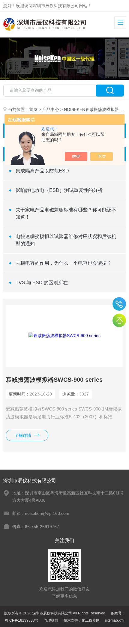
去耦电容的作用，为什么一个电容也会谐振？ (64, 263)
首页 (33, 109)
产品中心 (50, 109)
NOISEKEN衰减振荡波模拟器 (91, 109)
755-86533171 (119, 304)
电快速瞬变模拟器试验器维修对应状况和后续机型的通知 (66, 240)
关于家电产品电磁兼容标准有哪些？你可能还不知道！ (66, 213)
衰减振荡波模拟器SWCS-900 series (54, 379)
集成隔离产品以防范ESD (42, 170)
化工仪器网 (91, 620)
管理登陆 (51, 620)
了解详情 (22, 435)
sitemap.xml (114, 620)
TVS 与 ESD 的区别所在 (42, 282)
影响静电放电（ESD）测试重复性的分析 (59, 190)
